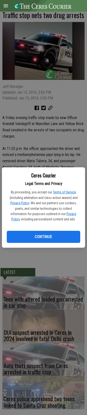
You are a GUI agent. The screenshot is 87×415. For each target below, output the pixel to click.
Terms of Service (64, 192)
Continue (43, 236)
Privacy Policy (19, 203)
